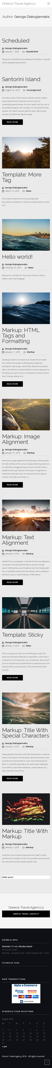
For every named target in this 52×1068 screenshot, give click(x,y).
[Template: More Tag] (26, 154)
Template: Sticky (22, 634)
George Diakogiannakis (16, 48)
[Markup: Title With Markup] (26, 810)
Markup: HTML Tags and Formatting (21, 335)
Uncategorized (34, 90)
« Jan (4, 1046)
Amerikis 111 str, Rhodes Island (17, 946)
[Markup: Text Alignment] (26, 517)
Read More (12, 122)
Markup (31, 352)
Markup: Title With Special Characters (25, 733)
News (28, 191)
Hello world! (17, 256)
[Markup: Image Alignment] (26, 416)
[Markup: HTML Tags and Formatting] (26, 309)
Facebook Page (11, 963)
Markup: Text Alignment (18, 540)
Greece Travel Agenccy (26, 914)
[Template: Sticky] (26, 614)
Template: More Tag (21, 177)
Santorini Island (21, 79)
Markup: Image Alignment (21, 439)
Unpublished (32, 51)
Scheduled (15, 40)
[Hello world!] (26, 236)
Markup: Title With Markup (25, 834)
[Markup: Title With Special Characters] (26, 709)
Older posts (7, 877)
